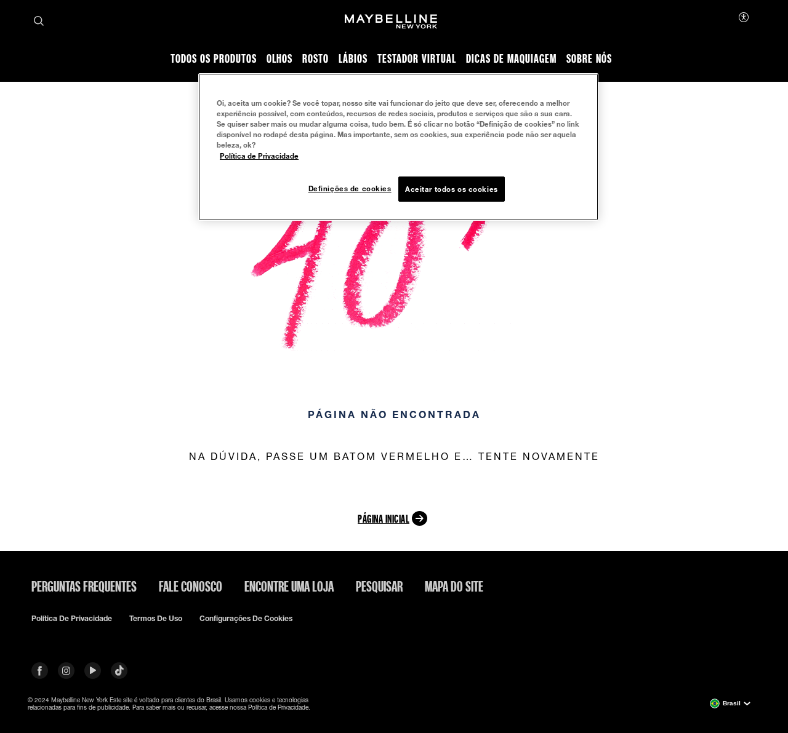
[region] (398, 147)
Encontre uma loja (289, 586)
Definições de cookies (350, 188)
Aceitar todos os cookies (451, 189)
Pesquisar (379, 586)
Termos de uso (155, 618)
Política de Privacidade (259, 156)
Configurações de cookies (245, 618)
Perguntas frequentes (84, 586)
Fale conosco (190, 586)
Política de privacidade (71, 618)
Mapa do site (454, 586)
